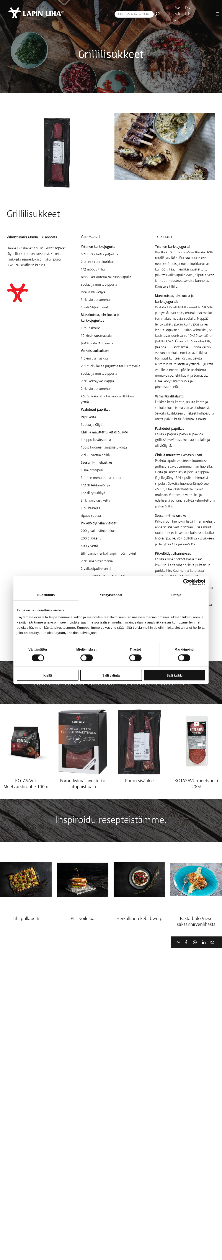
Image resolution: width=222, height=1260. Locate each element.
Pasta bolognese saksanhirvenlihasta (196, 922)
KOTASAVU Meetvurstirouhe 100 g (25, 784)
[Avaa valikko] (217, 14)
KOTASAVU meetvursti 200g (196, 784)
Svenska (177, 13)
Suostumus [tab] (46, 595)
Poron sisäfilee (139, 781)
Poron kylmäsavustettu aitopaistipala (82, 784)
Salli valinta (111, 675)
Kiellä (47, 675)
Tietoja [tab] (176, 595)
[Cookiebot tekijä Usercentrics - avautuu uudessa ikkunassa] (186, 582)
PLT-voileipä (83, 919)
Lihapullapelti (26, 919)
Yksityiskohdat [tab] (111, 595)
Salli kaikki (174, 675)
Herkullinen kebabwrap (139, 919)
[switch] (86, 657)
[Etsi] (157, 13)
